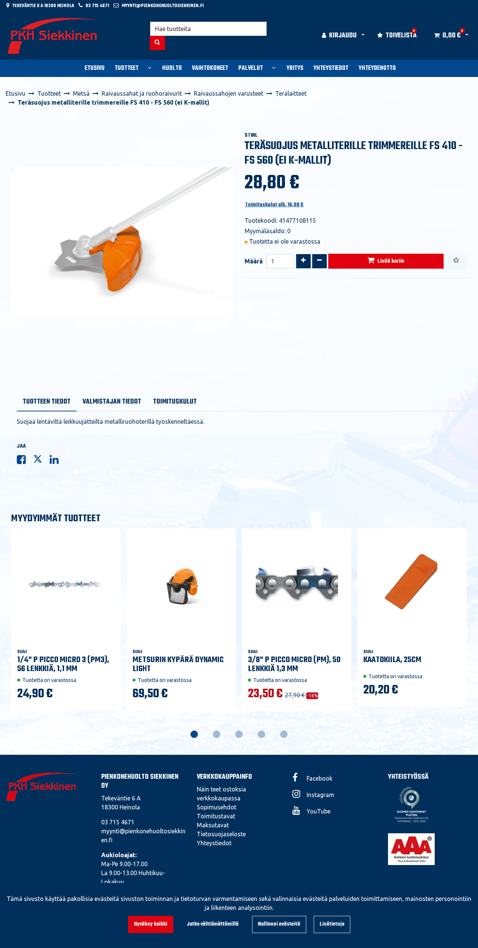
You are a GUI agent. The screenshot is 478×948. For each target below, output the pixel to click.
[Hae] (157, 43)
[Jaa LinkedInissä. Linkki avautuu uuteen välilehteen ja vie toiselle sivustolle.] (57, 461)
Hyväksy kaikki (150, 924)
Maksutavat (213, 825)
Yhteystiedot (214, 843)
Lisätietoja (332, 924)
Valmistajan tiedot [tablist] (112, 401)
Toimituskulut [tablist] (175, 401)
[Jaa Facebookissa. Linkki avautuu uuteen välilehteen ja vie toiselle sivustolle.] (25, 461)
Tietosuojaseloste (221, 834)
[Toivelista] (456, 261)
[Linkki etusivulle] (54, 36)
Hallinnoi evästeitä (279, 924)
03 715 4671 (97, 6)
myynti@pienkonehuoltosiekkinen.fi (163, 6)
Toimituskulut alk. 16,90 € (274, 205)
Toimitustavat (216, 816)
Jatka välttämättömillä (213, 924)
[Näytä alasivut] (149, 67)
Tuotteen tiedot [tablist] (47, 401)
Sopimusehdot (216, 807)
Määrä (254, 261)
